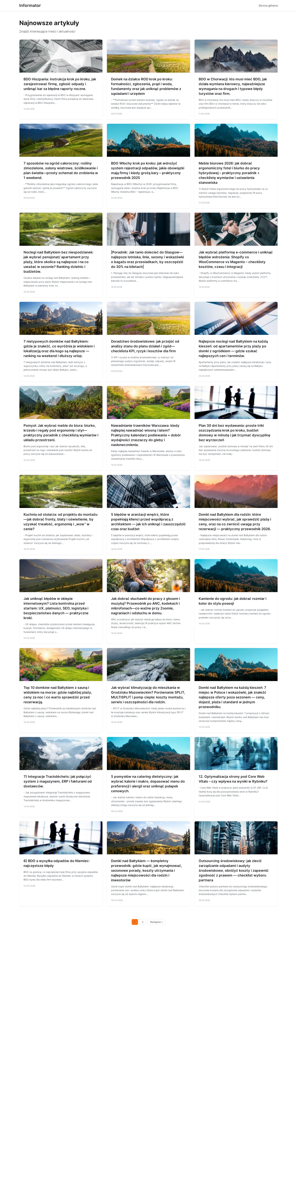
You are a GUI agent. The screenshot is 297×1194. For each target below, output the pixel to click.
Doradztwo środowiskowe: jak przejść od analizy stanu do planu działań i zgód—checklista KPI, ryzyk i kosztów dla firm (145, 346)
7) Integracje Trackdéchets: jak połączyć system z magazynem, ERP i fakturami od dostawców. (58, 781)
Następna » (156, 922)
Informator (30, 5)
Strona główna (268, 5)
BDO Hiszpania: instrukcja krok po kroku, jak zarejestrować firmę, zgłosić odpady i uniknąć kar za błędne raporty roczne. (60, 84)
